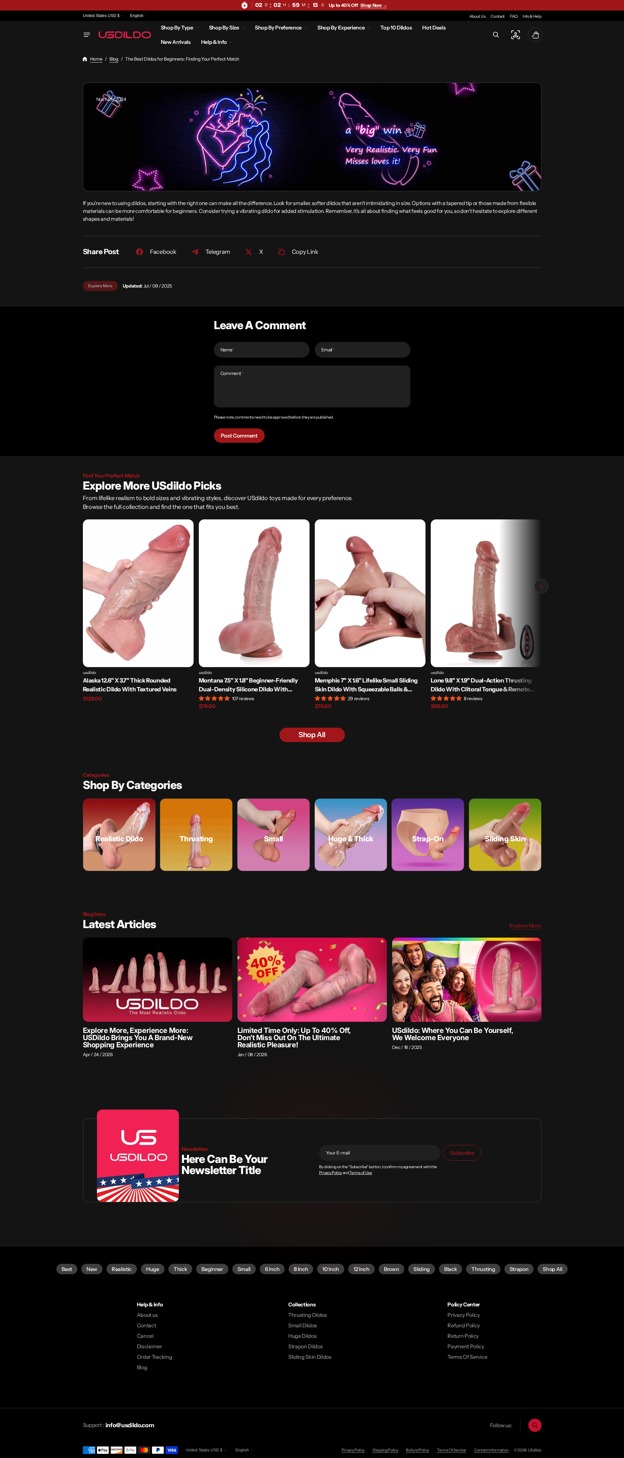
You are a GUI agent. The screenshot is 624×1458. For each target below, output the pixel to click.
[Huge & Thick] (351, 835)
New (91, 1269)
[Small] (273, 835)
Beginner (212, 1269)
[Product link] (138, 618)
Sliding (421, 1269)
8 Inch (301, 1269)
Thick (180, 1269)
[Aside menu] (86, 34)
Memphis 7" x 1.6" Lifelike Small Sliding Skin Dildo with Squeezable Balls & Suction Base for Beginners (366, 685)
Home (96, 59)
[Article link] (157, 980)
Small (244, 1269)
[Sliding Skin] (505, 835)
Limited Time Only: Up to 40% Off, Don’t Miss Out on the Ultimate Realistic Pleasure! (294, 1037)
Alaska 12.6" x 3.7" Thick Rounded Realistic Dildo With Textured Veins (130, 685)
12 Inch (361, 1269)
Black (450, 1269)
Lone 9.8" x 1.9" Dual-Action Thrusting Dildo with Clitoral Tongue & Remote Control (481, 685)
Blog (113, 59)
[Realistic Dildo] (119, 835)
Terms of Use (360, 1172)
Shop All (552, 1269)
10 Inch (330, 1269)
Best (67, 1269)
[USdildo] (125, 34)
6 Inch (272, 1269)
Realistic (122, 1269)
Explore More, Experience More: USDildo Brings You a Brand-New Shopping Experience (138, 1037)
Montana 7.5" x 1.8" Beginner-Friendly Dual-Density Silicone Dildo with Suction (248, 685)
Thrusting (483, 1269)
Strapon (519, 1269)
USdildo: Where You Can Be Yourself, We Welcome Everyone (452, 1034)
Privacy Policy (330, 1172)
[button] (496, 35)
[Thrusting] (196, 835)
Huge (152, 1269)
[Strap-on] (428, 835)
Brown (391, 1269)
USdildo (534, 1450)
